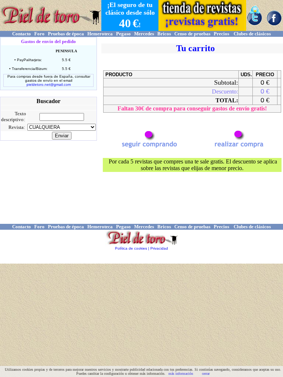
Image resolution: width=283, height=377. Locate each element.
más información (180, 373)
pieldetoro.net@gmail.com (49, 84)
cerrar (206, 373)
